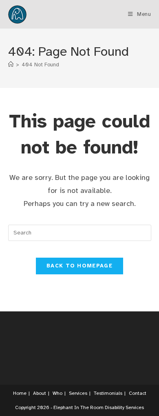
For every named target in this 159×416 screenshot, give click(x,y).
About (39, 393)
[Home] (10, 64)
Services (78, 393)
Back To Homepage (79, 266)
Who (57, 393)
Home (19, 393)
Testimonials (108, 393)
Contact (137, 393)
